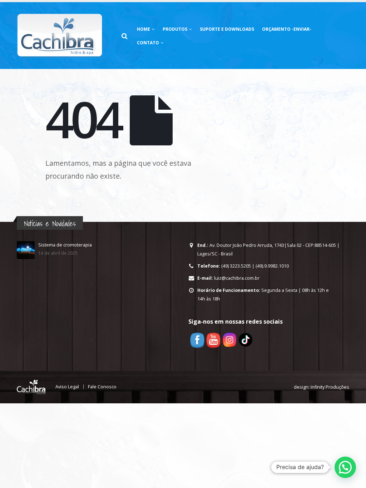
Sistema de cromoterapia (65, 245)
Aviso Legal (67, 387)
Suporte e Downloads (227, 29)
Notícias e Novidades (50, 223)
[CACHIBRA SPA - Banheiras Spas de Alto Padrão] (60, 35)
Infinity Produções (330, 387)
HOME (143, 29)
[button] (345, 467)
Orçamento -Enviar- (286, 29)
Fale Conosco (102, 387)
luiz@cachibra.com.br (236, 278)
